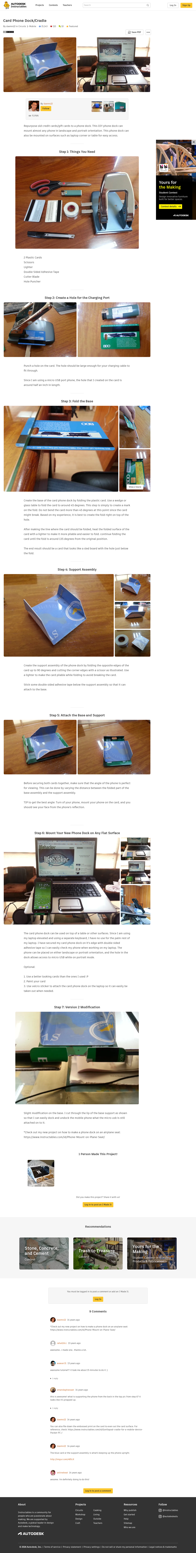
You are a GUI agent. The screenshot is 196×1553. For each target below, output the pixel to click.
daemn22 (10, 26)
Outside (97, 1518)
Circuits (22, 26)
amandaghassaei (65, 1390)
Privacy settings (91, 1546)
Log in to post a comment (98, 1490)
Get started (129, 1514)
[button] (148, 32)
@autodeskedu (170, 1516)
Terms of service (52, 1546)
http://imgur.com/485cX (62, 1459)
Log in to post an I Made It (98, 1204)
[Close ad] (193, 142)
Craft (77, 1523)
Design (78, 1518)
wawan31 (61, 1363)
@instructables (170, 1510)
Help (126, 1518)
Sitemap (128, 1523)
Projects (39, 5)
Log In (173, 5)
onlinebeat (62, 1472)
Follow (45, 108)
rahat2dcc (62, 1343)
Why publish (130, 1510)
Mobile (32, 26)
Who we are (129, 1527)
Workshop (80, 1514)
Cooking (97, 1510)
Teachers (67, 5)
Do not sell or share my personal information (124, 1546)
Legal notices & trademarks (163, 1546)
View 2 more (135, 486)
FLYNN (35, 115)
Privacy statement (72, 1546)
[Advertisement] (176, 180)
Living (96, 1514)
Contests (53, 5)
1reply (55, 1378)
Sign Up (186, 5)
